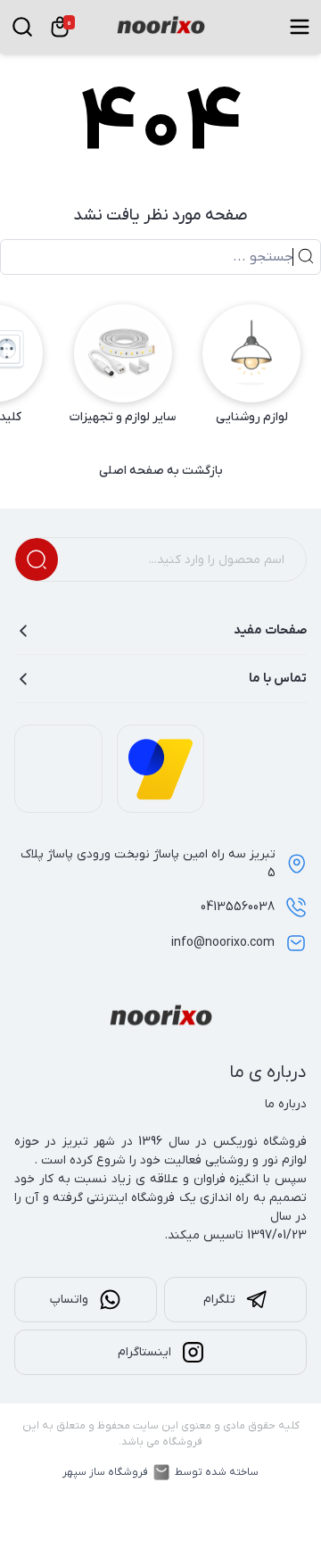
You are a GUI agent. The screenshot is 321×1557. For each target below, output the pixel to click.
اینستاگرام (144, 1352)
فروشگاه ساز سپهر (105, 1472)
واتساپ (69, 1299)
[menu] (299, 26)
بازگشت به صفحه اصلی (161, 470)
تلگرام (219, 1299)
